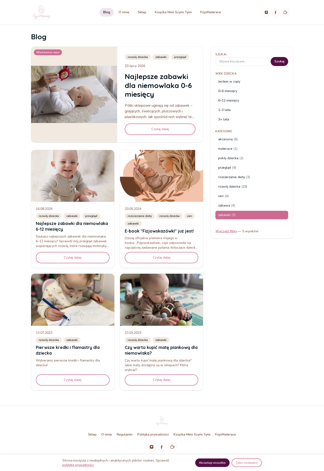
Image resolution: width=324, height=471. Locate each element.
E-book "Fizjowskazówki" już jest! (159, 231)
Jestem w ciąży (229, 81)
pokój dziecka (230, 158)
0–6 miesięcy (227, 91)
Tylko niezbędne (247, 463)
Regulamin (125, 434)
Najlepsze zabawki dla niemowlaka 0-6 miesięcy (158, 85)
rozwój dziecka (138, 57)
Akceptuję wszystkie (212, 463)
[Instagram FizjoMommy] (266, 12)
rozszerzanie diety (140, 216)
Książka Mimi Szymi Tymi (173, 12)
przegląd (180, 57)
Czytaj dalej (160, 129)
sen (189, 216)
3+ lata (223, 119)
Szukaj (221, 54)
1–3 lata (224, 110)
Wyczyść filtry (226, 231)
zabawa (226, 205)
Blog (106, 12)
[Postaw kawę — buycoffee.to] (285, 12)
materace (227, 148)
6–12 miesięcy (228, 100)
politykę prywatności (78, 465)
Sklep (142, 12)
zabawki (161, 57)
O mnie (124, 12)
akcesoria (228, 139)
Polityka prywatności (153, 434)
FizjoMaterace (210, 12)
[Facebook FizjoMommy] (276, 12)
